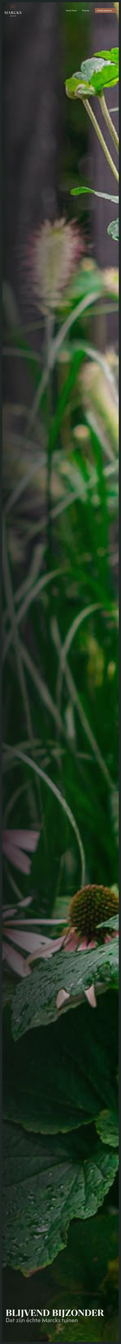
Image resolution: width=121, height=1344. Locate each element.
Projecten (85, 10)
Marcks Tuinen (71, 10)
